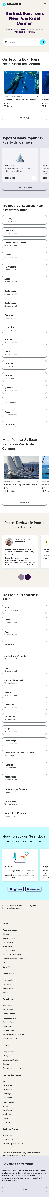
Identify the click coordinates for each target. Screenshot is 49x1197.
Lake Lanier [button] (7, 1085)
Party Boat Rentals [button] (10, 1039)
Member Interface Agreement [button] (14, 959)
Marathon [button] (6, 1122)
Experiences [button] (9, 999)
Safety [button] (5, 992)
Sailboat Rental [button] (9, 1030)
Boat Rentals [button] (8, 1006)
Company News (9, 1052)
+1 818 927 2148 (9, 1140)
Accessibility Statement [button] (12, 955)
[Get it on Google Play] (33, 889)
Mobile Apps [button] (8, 988)
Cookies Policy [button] (9, 951)
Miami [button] (5, 1081)
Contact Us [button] (7, 967)
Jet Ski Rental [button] (8, 1010)
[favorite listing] (38, 96)
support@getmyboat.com (13, 1144)
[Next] (28, 577)
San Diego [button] (7, 1094)
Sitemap (6, 963)
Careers (6, 934)
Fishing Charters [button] (9, 1014)
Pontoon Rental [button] (9, 1022)
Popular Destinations (12, 1075)
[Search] (43, 42)
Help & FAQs (8, 1135)
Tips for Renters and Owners (14, 1068)
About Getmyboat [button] (10, 930)
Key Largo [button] (7, 1114)
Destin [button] (5, 1118)
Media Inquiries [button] (9, 938)
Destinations (7, 1064)
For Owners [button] (7, 984)
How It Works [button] (8, 980)
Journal (6, 1045)
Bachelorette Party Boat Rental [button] (15, 1034)
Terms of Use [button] (24, 1173)
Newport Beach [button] (9, 1102)
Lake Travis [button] (7, 1098)
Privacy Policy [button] (12, 1180)
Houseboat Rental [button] (10, 1018)
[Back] (21, 577)
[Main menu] (45, 4)
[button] (21, 82)
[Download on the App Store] (15, 889)
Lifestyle (6, 1056)
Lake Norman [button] (8, 1110)
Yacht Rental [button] (7, 1026)
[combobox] (20, 42)
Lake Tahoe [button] (7, 1089)
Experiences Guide (10, 1060)
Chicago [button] (6, 1106)
